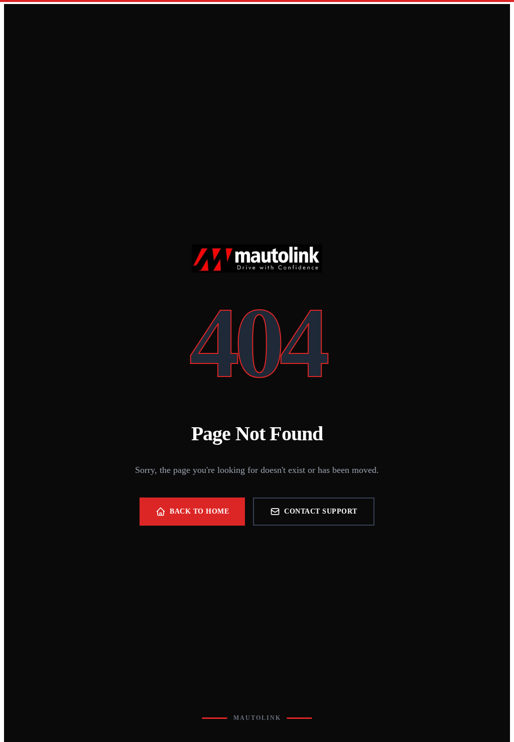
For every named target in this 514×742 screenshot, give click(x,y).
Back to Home (199, 511)
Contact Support (320, 511)
